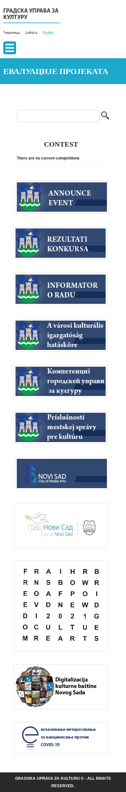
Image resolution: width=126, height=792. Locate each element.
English (48, 32)
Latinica (31, 32)
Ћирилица (11, 32)
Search (105, 116)
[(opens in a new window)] (63, 473)
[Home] (31, 14)
